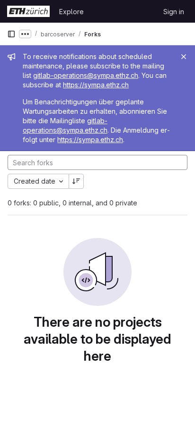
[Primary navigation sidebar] (11, 34)
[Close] (183, 56)
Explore (71, 12)
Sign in (173, 12)
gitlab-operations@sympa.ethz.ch (85, 75)
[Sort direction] (76, 181)
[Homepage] (28, 11)
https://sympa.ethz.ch (96, 85)
